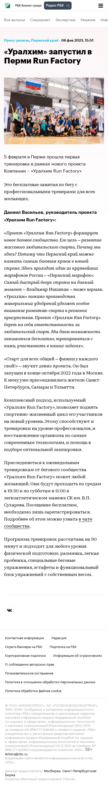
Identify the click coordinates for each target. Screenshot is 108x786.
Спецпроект (40, 19)
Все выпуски (14, 19)
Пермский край (45, 40)
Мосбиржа (52, 770)
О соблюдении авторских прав (29, 663)
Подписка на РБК (63, 646)
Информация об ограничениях (77, 655)
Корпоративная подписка (25, 655)
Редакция (59, 637)
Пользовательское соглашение (29, 672)
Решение (88, 19)
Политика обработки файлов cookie (33, 690)
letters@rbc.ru (16, 753)
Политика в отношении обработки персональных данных (50, 681)
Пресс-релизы (16, 40)
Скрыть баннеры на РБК (23, 646)
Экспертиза (66, 19)
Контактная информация (24, 637)
